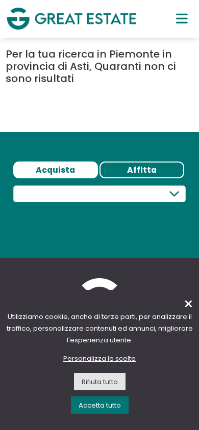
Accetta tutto (100, 405)
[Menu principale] (182, 18)
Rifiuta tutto (100, 382)
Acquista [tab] (55, 170)
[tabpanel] (99, 212)
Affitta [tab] (142, 170)
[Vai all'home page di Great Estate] (71, 18)
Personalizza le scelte (99, 358)
